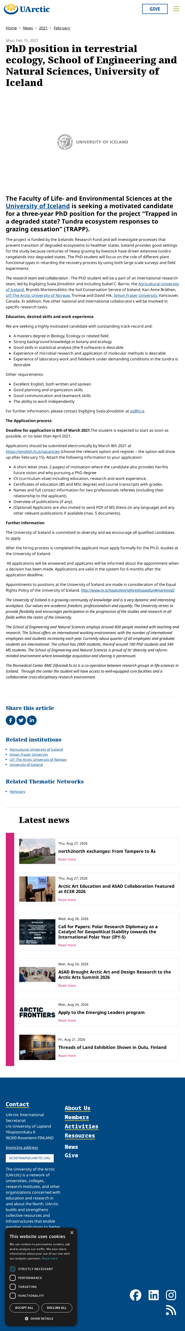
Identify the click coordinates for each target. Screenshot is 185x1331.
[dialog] (41, 1277)
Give (155, 9)
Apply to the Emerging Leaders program (101, 1012)
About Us (78, 1108)
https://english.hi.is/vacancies (33, 451)
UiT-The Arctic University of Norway (38, 295)
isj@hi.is (137, 411)
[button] (41, 1318)
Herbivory (17, 791)
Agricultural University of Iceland (36, 749)
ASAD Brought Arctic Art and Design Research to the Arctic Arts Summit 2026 (114, 974)
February (62, 28)
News (28, 28)
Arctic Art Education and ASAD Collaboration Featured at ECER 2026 (116, 888)
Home (11, 28)
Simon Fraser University (135, 295)
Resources (80, 1135)
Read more (67, 859)
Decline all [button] (56, 1308)
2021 (43, 28)
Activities (82, 1126)
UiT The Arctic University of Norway (38, 759)
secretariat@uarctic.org (30, 1158)
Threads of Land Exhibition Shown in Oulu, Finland (112, 1047)
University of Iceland (38, 206)
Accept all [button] (24, 1308)
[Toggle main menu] (176, 8)
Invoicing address (22, 1147)
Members (77, 1117)
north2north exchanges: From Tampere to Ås (107, 851)
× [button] (71, 1233)
